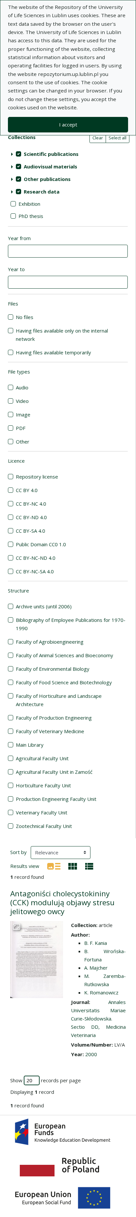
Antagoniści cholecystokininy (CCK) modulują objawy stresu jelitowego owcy (62, 902)
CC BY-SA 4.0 (30, 530)
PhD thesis (30, 216)
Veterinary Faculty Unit (41, 812)
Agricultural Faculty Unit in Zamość (54, 772)
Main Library (30, 744)
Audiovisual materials (50, 166)
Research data (41, 191)
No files (24, 317)
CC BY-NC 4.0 (31, 503)
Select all (117, 138)
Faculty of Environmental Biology (52, 668)
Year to (16, 269)
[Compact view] (72, 865)
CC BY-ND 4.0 (31, 517)
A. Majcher (96, 967)
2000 (91, 1054)
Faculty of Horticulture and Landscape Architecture (59, 700)
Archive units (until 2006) (44, 606)
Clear (97, 138)
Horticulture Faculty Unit (43, 785)
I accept (68, 124)
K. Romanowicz (101, 992)
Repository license (37, 476)
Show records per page (45, 1080)
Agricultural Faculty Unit (42, 758)
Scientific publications (51, 154)
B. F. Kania (95, 943)
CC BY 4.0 (27, 490)
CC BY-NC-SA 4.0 (35, 571)
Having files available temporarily (53, 352)
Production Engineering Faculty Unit (56, 799)
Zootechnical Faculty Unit (44, 826)
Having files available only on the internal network (62, 334)
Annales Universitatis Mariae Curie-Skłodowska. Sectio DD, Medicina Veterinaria (98, 1018)
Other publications (47, 179)
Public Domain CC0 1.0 (41, 544)
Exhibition (29, 203)
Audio (22, 387)
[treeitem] (68, 154)
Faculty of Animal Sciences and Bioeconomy (64, 655)
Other (22, 441)
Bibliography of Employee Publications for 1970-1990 (70, 624)
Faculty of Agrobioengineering (50, 641)
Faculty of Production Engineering (54, 717)
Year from (19, 238)
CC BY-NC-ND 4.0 (35, 558)
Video (22, 401)
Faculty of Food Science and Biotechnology (64, 682)
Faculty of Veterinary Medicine (50, 731)
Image (23, 414)
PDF (20, 428)
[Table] (89, 865)
